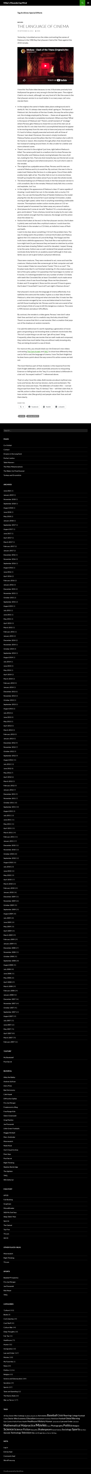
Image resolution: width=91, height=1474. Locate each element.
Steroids (7, 1433)
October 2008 (9, 956)
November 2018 (10, 499)
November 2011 (10, 798)
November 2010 (10, 850)
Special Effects (33, 416)
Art (37, 1416)
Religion (7, 1374)
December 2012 (9, 743)
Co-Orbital (8, 445)
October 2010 (9, 854)
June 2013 (7, 717)
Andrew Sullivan (10, 1081)
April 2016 (7, 576)
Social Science (56, 1430)
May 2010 (7, 875)
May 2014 (7, 670)
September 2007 (10, 1012)
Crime (6, 1419)
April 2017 (7, 538)
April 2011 (7, 828)
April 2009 (7, 931)
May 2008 (7, 978)
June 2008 (7, 974)
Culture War (8, 1327)
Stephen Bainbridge (11, 1167)
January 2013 (9, 739)
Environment (40, 1419)
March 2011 (8, 833)
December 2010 (9, 845)
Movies (20, 22)
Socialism (7, 1383)
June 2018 (7, 512)
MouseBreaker (9, 1208)
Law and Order (9, 1353)
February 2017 (9, 546)
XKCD (6, 1238)
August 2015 (8, 606)
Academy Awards (30, 1416)
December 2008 (9, 948)
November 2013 (10, 696)
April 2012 (7, 777)
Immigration (8, 1349)
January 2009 (9, 944)
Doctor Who (13, 1418)
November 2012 (10, 747)
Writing (54, 1433)
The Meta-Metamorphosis (13, 467)
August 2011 (8, 811)
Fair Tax (6, 1336)
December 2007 (9, 999)
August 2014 (8, 657)
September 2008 (10, 961)
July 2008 (7, 969)
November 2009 (10, 901)
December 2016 (9, 555)
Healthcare (8, 1340)
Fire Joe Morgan (10, 1103)
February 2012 (9, 786)
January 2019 (9, 495)
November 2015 (10, 593)
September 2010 (10, 858)
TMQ (5, 1175)
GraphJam (7, 1204)
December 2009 (9, 897)
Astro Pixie (8, 1086)
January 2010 (9, 892)
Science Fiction (22, 1429)
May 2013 (7, 721)
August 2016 (8, 568)
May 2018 (7, 516)
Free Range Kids (9, 1111)
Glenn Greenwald (10, 1116)
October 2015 (9, 598)
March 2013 (8, 730)
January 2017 (9, 551)
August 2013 (8, 709)
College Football (78, 1415)
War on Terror (9, 1400)
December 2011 (9, 794)
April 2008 (7, 982)
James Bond (56, 1421)
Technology (16, 1432)
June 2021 (7, 491)
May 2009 (7, 927)
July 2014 (7, 662)
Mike (38, 31)
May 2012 (7, 773)
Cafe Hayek (8, 1094)
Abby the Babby (9, 1077)
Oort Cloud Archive (11, 1150)
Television (27, 1432)
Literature (76, 1421)
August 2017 (8, 529)
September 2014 (10, 653)
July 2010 (7, 867)
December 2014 (9, 640)
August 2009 (8, 914)
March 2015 (8, 627)
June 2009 (7, 922)
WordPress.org (9, 1460)
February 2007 (9, 1042)
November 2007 (10, 1003)
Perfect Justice (9, 458)
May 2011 (7, 824)
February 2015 (9, 632)
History (41, 1421)
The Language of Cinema (43, 26)
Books (6, 1315)
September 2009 (10, 909)
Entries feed (8, 1452)
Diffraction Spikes (10, 1099)
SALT (46, 351)
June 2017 (7, 533)
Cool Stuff (7, 1323)
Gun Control (8, 1421)
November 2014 (10, 645)
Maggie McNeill (9, 1133)
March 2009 (8, 935)
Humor (6, 1344)
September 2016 (10, 563)
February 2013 (9, 734)
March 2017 (8, 542)
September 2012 (10, 756)
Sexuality (34, 1430)
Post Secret (8, 1062)
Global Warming (73, 1418)
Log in (6, 1447)
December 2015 (9, 589)
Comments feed (9, 1456)
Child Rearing (64, 1415)
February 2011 (9, 837)
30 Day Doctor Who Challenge (14, 1416)
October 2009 (9, 905)
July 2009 (7, 918)
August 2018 (8, 508)
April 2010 (7, 880)
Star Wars (83, 1430)
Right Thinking (9, 1163)
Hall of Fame (17, 1421)
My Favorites (8, 1362)
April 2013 (7, 726)
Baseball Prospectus (11, 1278)
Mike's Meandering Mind (15, 3)
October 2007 (9, 1008)
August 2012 (8, 760)
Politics (6, 1370)
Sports (6, 1387)
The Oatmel (8, 1225)
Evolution (48, 1419)
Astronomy (42, 1416)
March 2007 (8, 1038)
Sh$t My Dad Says (10, 1212)
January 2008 (9, 995)
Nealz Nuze (8, 1146)
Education (31, 1418)
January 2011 (9, 841)
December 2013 (9, 692)
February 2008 (9, 991)
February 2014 (9, 683)
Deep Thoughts (9, 1332)
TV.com (6, 1234)
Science (9, 1429)
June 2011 (7, 820)
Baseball (52, 1415)
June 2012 (7, 768)
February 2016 (9, 580)
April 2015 (7, 623)
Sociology (67, 1429)
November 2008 (10, 952)
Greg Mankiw (8, 1120)
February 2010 (9, 888)
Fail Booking (8, 1200)
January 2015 (9, 636)
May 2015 (7, 619)
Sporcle (6, 1221)
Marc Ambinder (9, 1137)
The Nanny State (10, 1396)
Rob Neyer (7, 1290)
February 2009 (9, 939)
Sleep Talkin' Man (10, 1217)
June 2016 (7, 572)
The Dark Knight (34, 351)
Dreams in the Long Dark (13, 454)
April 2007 (7, 1033)
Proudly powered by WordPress (13, 1471)
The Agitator (8, 1171)
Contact (6, 450)
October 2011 (9, 803)
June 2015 (7, 615)
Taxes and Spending (11, 1391)
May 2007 (7, 1029)
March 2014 (8, 679)
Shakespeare (45, 1429)
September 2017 (10, 525)
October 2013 (9, 700)
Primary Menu (88, 3)
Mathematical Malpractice (19, 1425)
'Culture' (7, 1310)
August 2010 (8, 862)
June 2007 (7, 1025)
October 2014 (9, 649)
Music (48, 1426)
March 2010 (8, 884)
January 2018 (9, 521)
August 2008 (8, 965)
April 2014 (7, 674)
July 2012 (7, 764)
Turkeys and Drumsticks (12, 475)
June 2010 (7, 871)
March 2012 (8, 781)
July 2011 (7, 815)
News (6, 1366)
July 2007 (7, 1020)
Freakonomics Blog (11, 1107)
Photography (57, 1425)
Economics (22, 1418)
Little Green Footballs (11, 1128)
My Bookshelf (9, 1057)
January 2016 (9, 585)
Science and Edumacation (13, 1379)
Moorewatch (8, 1141)
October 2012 (9, 751)
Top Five (7, 1229)
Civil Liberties (9, 1319)
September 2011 (10, 807)
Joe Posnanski (9, 1124)
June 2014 (7, 666)
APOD (6, 1195)
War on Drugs (37, 1433)
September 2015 (10, 602)
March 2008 (8, 986)
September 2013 (10, 704)
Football (62, 1418)
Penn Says (7, 1154)
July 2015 (7, 610)
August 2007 (8, 1016)
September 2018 (10, 504)
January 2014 (9, 687)
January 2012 (9, 790)
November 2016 (10, 559)
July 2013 (7, 713)
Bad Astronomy (9, 1090)
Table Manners (9, 462)
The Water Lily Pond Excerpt (14, 471)
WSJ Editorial (9, 1180)
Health (24, 1421)
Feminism (54, 1419)
